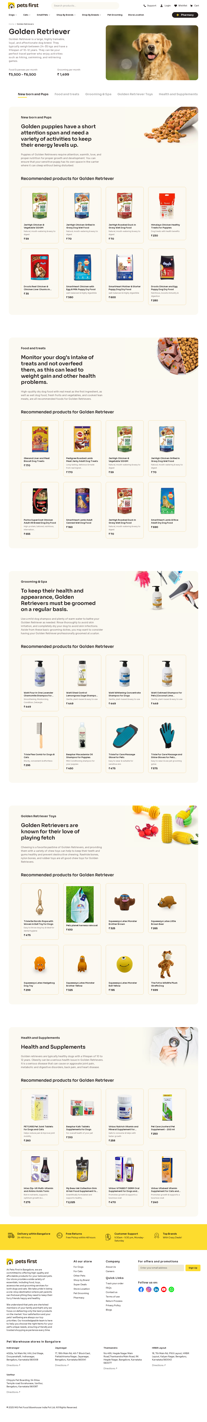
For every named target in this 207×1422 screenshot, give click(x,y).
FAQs (109, 1287)
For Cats (78, 1271)
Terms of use (113, 1296)
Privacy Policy (113, 1305)
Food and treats (67, 94)
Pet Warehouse (23, 5)
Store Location (81, 1289)
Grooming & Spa (98, 94)
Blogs (109, 1309)
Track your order (115, 1283)
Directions (12, 1365)
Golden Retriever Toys (135, 94)
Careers (110, 1271)
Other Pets (79, 1275)
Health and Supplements (178, 94)
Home (11, 24)
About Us (111, 1267)
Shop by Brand (81, 1280)
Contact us (111, 1292)
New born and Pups (33, 94)
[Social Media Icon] (141, 1289)
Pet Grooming (81, 1293)
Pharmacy (187, 15)
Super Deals (80, 1284)
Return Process (114, 1301)
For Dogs (78, 1267)
